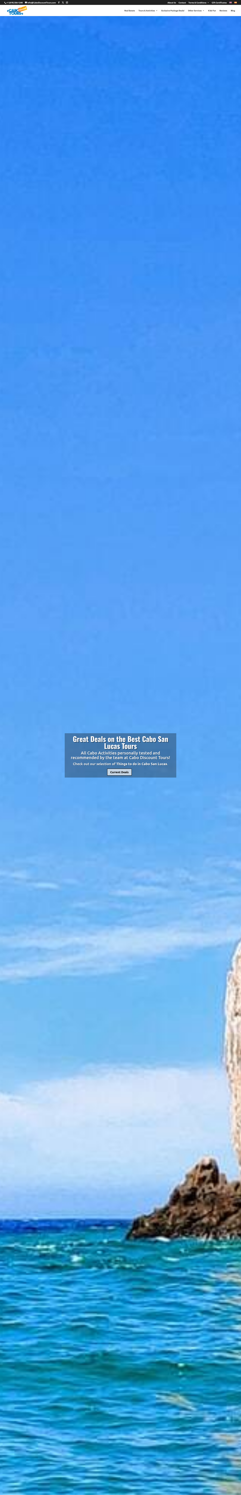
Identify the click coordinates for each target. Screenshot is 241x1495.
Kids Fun (212, 11)
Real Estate (129, 11)
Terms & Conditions (197, 3)
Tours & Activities (146, 11)
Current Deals (119, 772)
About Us (172, 3)
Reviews (223, 11)
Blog (233, 11)
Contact (182, 3)
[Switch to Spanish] (235, 3)
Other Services (195, 11)
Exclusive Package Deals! (172, 11)
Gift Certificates (219, 3)
